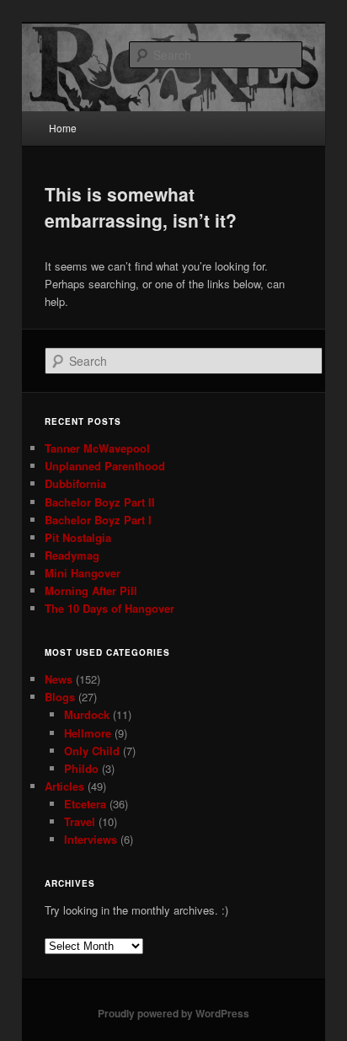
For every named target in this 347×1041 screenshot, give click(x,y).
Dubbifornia (75, 483)
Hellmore (87, 733)
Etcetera (85, 804)
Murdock (86, 714)
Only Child (92, 751)
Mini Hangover (82, 573)
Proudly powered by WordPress (173, 1013)
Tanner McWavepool (97, 448)
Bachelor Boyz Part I (98, 520)
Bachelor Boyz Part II (100, 502)
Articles (64, 786)
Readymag (72, 555)
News (58, 679)
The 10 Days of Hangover (109, 608)
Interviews (90, 839)
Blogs (60, 697)
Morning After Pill (91, 590)
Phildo (81, 768)
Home (63, 128)
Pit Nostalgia (78, 537)
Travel (79, 821)
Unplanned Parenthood (105, 466)
